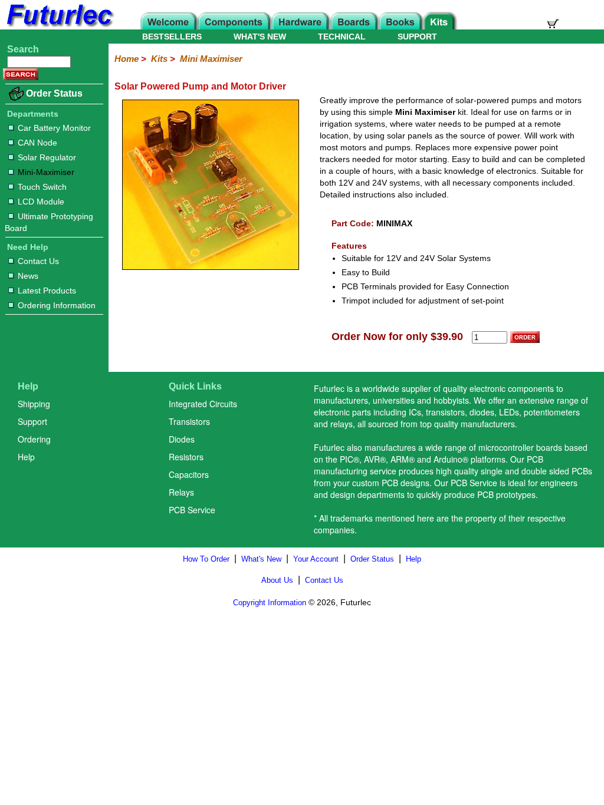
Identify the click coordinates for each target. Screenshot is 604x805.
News (28, 276)
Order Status (54, 93)
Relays (181, 492)
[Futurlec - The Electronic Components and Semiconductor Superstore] (59, 26)
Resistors (186, 457)
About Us (277, 580)
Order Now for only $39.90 (397, 336)
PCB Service (192, 510)
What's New (261, 559)
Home (126, 59)
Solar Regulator (47, 157)
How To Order (206, 559)
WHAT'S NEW (260, 36)
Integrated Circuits (203, 404)
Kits (159, 59)
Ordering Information (57, 305)
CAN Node (37, 142)
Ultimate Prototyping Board (49, 222)
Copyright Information (269, 602)
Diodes (182, 439)
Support (32, 421)
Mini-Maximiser (46, 172)
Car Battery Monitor (54, 128)
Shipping (34, 404)
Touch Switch (42, 187)
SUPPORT (417, 36)
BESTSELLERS (172, 36)
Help (26, 457)
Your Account (316, 559)
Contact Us (38, 261)
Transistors (189, 421)
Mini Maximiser (211, 59)
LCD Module (41, 201)
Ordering (34, 439)
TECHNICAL (342, 36)
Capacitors (189, 474)
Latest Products (47, 290)
